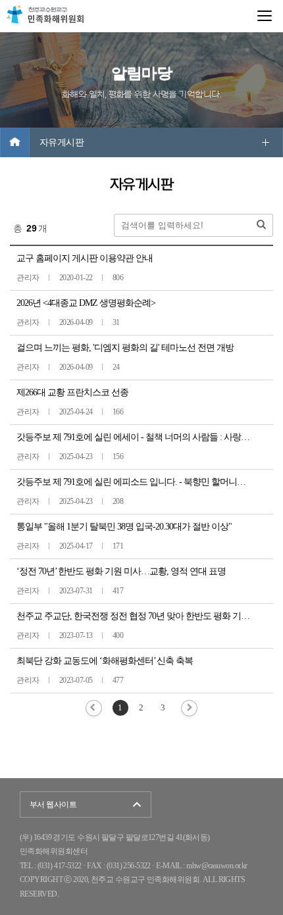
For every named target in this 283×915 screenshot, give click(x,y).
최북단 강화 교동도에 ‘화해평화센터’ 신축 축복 (104, 661)
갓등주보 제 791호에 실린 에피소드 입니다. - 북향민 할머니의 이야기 (144, 482)
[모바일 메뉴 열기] (264, 16)
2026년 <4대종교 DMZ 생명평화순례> (85, 303)
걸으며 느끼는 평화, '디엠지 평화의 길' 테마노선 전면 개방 (125, 348)
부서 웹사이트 (53, 804)
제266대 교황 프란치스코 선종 (72, 392)
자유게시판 (61, 142)
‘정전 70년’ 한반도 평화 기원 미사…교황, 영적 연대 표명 (121, 571)
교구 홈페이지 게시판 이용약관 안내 (84, 258)
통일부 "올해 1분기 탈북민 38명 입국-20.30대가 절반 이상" (124, 527)
